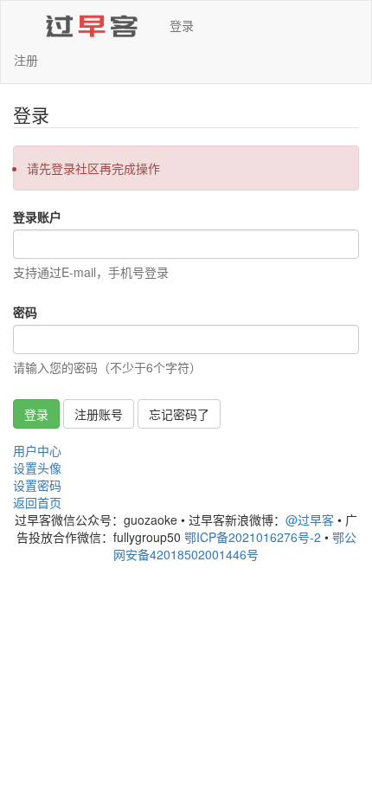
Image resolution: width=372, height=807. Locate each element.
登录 (182, 25)
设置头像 (37, 467)
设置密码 (37, 485)
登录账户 (37, 216)
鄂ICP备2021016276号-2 (252, 537)
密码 (25, 311)
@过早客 (309, 519)
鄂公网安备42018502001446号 (234, 545)
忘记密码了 (179, 414)
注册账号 (98, 414)
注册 (26, 59)
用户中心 (37, 450)
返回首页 (37, 502)
